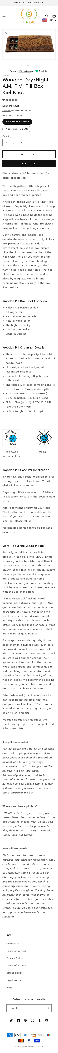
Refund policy (14, 973)
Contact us (12, 943)
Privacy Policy (14, 958)
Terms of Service (16, 951)
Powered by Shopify (35, 1046)
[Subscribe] (47, 1008)
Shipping (6, 110)
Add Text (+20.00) (17, 129)
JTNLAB (24, 1046)
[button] (4, 16)
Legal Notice (13, 980)
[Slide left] (21, 65)
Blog (9, 987)
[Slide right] (36, 65)
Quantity (7, 136)
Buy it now (29, 163)
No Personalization (17, 121)
